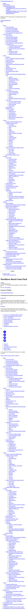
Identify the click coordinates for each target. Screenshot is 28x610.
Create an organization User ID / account (12, 316)
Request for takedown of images (11, 326)
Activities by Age (9, 44)
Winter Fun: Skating (13, 247)
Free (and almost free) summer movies (14, 32)
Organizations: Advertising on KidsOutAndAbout (12, 13)
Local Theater (12, 81)
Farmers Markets (9, 203)
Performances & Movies (14, 79)
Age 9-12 (11, 144)
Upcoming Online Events (11, 251)
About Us (6, 344)
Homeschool (11, 179)
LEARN (5, 156)
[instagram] (4, 340)
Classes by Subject (13, 159)
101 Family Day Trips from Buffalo (13, 261)
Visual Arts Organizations (14, 88)
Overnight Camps (12, 126)
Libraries (11, 195)
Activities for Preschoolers (14, 47)
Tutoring (8, 189)
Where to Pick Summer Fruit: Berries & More (16, 74)
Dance (10, 128)
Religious (11, 140)
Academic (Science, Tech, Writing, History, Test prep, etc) (16, 175)
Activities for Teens (13, 52)
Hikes (10, 95)
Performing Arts (12, 167)
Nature (10, 134)
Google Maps (8, 287)
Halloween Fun (12, 212)
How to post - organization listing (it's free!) (13, 314)
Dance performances (13, 84)
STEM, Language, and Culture (15, 133)
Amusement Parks (13, 94)
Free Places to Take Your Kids (12, 31)
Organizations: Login (10, 7)
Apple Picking (12, 215)
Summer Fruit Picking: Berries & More (17, 98)
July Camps (11, 152)
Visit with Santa (12, 228)
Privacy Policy (7, 348)
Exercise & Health (13, 162)
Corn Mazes (11, 216)
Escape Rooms (9, 62)
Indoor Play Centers (10, 61)
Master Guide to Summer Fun (12, 206)
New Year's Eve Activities (14, 237)
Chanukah (11, 234)
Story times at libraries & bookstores (16, 196)
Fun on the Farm (9, 60)
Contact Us (6, 324)
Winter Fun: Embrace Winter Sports (16, 248)
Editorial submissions (8, 322)
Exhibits (10, 87)
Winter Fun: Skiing (13, 243)
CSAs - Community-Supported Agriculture (15, 58)
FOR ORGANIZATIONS (9, 6)
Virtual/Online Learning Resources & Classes (15, 253)
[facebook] (4, 331)
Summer (5, 202)
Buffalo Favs (6, 257)
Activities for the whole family (15, 54)
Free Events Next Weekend (12, 29)
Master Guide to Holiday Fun (15, 223)
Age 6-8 (10, 143)
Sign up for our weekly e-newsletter (13, 267)
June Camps (11, 150)
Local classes (9, 157)
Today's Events (9, 35)
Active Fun (8, 100)
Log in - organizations (8, 317)
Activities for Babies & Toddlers (16, 45)
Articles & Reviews (10, 108)
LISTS (4, 55)
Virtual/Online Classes (11, 183)
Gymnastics (11, 163)
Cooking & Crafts (12, 137)
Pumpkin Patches (12, 217)
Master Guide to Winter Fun (15, 241)
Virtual (4, 250)
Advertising (6, 323)
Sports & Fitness (12, 160)
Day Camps (11, 124)
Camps (4, 120)
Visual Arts (11, 136)
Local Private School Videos (12, 71)
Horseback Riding (13, 164)
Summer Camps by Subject (12, 123)
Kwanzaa (11, 236)
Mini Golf (11, 97)
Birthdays (8, 57)
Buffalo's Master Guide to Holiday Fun (14, 219)
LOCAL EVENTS (7, 34)
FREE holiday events (13, 230)
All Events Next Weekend (11, 41)
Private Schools (9, 69)
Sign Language (12, 173)
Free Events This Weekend (12, 28)
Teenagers (11, 146)
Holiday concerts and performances (16, 239)
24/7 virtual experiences (11, 256)
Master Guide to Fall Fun (11, 207)
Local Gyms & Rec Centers (15, 103)
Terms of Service (7, 349)
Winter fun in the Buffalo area (12, 240)
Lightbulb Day (12, 233)
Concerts (11, 77)
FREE (4, 25)
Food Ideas (11, 110)
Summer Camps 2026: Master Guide (14, 121)
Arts (7, 75)
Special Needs (9, 107)
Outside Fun (8, 90)
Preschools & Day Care (11, 68)
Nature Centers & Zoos (14, 92)
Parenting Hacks (12, 111)
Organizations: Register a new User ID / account (16, 11)
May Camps (11, 149)
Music (10, 127)
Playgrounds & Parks (13, 91)
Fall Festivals (11, 213)
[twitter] (4, 334)
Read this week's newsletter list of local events (16, 266)
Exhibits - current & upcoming (15, 192)
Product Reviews (12, 115)
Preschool (11, 141)
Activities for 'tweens (13, 51)
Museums (8, 67)
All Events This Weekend (11, 38)
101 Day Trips (6, 273)
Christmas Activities (13, 231)
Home (4, 3)
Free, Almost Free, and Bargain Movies (14, 42)
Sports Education (12, 104)
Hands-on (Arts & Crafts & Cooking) (17, 172)
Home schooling (9, 200)
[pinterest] (4, 337)
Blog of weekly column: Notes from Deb (15, 263)
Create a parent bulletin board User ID (12, 319)
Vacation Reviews (12, 114)
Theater (10, 130)
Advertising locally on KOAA (10, 346)
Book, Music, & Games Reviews (16, 117)
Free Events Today (10, 27)
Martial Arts (11, 166)
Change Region (6, 4)
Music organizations (13, 78)
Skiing (7, 72)
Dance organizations (13, 82)
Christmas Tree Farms (13, 224)
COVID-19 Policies (8, 320)
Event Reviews (12, 118)
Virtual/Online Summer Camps (12, 154)
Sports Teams (11, 105)
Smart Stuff (8, 190)
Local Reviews (12, 113)
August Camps (12, 153)
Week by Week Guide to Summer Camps (15, 147)
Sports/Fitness (12, 131)
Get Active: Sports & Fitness (15, 101)
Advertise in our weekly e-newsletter (14, 268)
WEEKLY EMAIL (7, 264)
